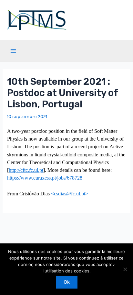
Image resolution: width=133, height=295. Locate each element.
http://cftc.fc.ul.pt (26, 170)
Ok (67, 282)
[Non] (125, 269)
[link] (26, 170)
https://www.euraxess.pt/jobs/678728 (44, 178)
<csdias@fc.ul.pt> (69, 193)
